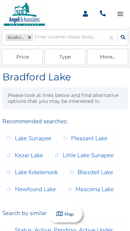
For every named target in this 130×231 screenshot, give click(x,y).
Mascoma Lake (95, 189)
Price (22, 57)
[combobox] (35, 38)
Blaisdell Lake (95, 172)
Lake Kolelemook (36, 172)
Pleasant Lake (89, 138)
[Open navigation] (120, 14)
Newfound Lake (35, 189)
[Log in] (85, 14)
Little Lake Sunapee (88, 155)
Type (65, 57)
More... (107, 57)
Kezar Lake (29, 155)
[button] (29, 38)
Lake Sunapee (33, 138)
